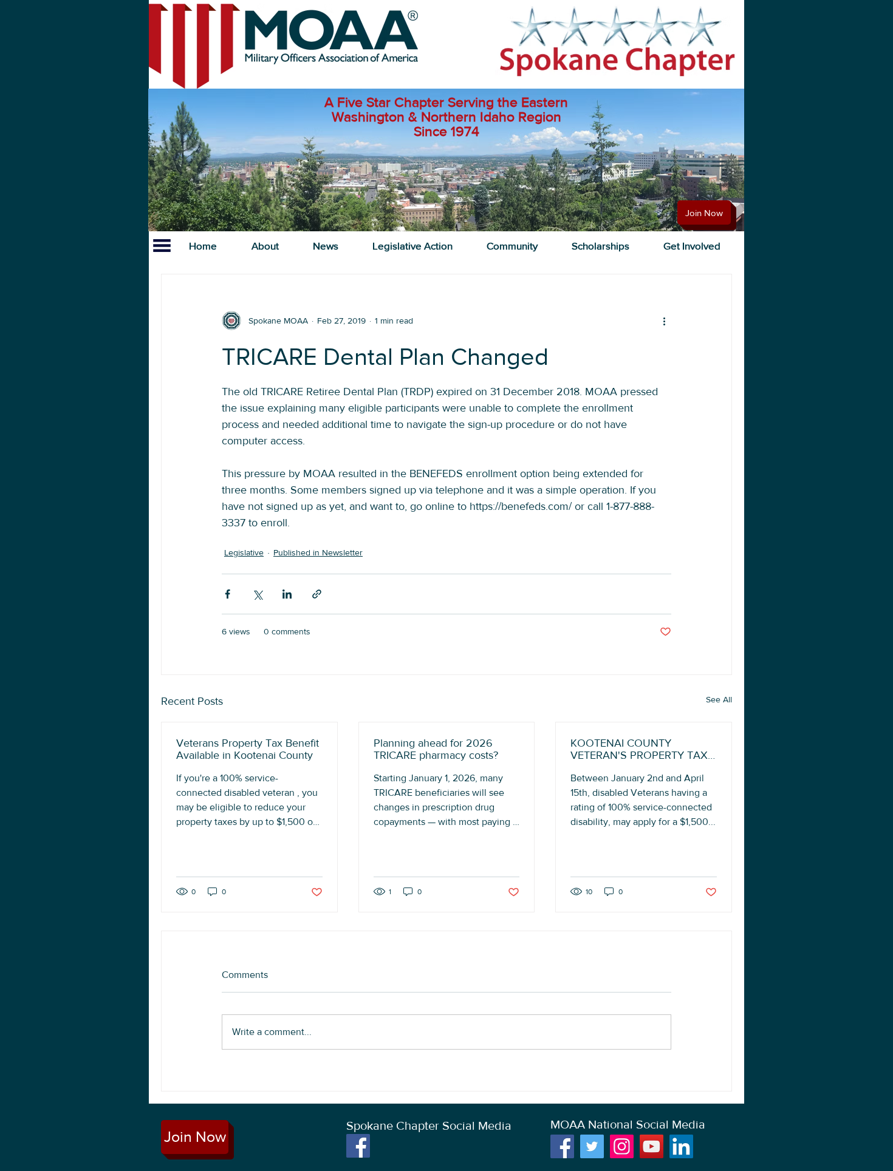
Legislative (244, 552)
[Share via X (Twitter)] (257, 594)
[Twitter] (592, 1146)
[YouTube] (651, 1146)
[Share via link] (317, 594)
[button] (264, 245)
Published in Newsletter (318, 552)
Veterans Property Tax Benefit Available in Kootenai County (247, 749)
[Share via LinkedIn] (287, 594)
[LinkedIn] (681, 1146)
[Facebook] (358, 1146)
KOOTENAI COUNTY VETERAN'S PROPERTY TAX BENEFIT (639, 749)
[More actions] (664, 320)
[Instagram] (622, 1146)
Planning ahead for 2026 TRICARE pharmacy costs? (436, 749)
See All (719, 699)
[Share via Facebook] (227, 594)
